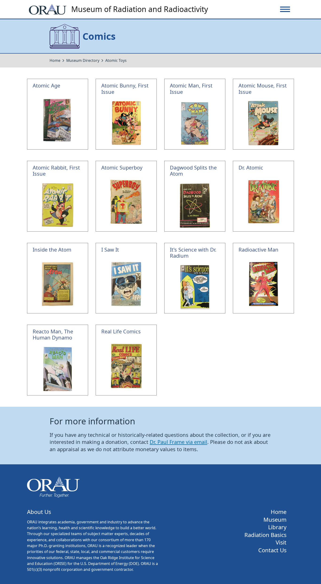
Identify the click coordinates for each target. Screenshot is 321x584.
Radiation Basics (265, 535)
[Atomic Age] (57, 114)
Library (277, 527)
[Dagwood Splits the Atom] (194, 196)
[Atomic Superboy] (126, 196)
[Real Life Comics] (126, 360)
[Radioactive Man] (263, 278)
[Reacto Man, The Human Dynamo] (57, 360)
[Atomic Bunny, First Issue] (126, 114)
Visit (281, 542)
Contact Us (272, 550)
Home (55, 60)
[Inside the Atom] (57, 278)
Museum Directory (82, 60)
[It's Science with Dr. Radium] (194, 278)
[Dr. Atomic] (263, 196)
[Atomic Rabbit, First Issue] (57, 196)
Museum (274, 519)
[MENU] (285, 9)
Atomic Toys (116, 60)
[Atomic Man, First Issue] (194, 114)
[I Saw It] (126, 278)
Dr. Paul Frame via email (178, 441)
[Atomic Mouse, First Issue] (263, 114)
